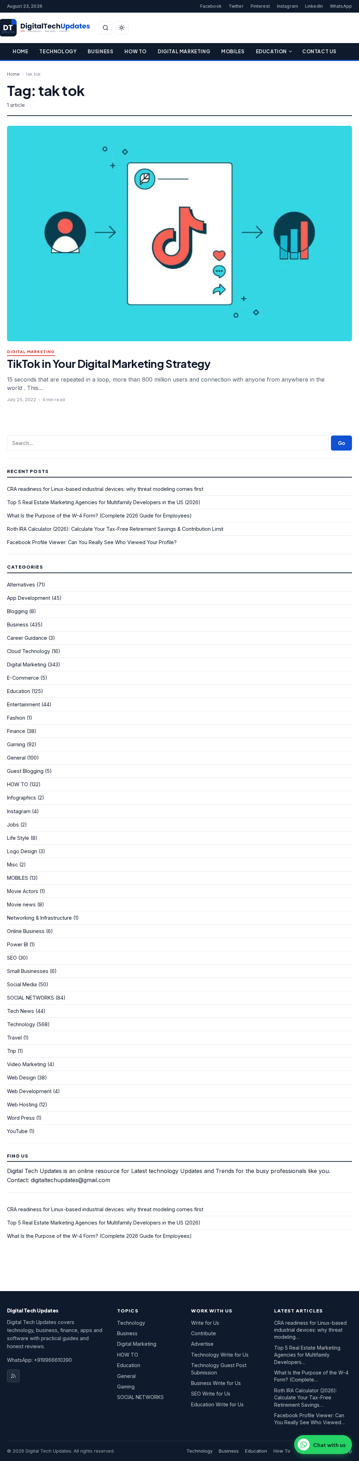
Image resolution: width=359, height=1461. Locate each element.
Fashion (16, 718)
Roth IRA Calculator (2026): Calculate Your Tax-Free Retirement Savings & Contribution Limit (115, 529)
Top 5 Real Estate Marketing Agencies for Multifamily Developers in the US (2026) (104, 502)
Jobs (13, 825)
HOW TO (17, 784)
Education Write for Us (217, 1404)
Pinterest (260, 6)
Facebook (211, 6)
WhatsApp (341, 6)
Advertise (202, 1344)
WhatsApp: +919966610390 (39, 1360)
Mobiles (232, 51)
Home (20, 51)
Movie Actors (22, 891)
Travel (14, 1038)
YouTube (17, 1131)
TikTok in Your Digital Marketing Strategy (108, 363)
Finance (16, 731)
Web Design (21, 1078)
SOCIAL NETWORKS (30, 998)
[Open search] (105, 27)
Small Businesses (27, 971)
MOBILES (17, 878)
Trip (11, 1051)
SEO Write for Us (210, 1394)
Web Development (29, 1091)
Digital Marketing (184, 51)
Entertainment (23, 704)
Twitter (236, 6)
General (16, 758)
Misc (12, 864)
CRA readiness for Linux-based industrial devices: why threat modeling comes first (105, 489)
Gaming (16, 744)
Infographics (21, 798)
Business (100, 51)
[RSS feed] (13, 1376)
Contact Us (319, 51)
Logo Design (22, 851)
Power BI (17, 944)
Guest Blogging (25, 771)
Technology (57, 51)
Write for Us (205, 1323)
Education (271, 51)
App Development (28, 598)
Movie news (21, 904)
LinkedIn (314, 6)
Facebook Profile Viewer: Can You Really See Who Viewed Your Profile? (92, 542)
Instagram (287, 6)
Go (341, 443)
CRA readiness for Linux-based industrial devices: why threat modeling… (310, 1330)
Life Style (18, 838)
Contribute (203, 1333)
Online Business (26, 931)
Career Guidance (27, 638)
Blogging (17, 611)
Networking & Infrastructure (39, 918)
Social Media (22, 984)
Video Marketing (26, 1064)
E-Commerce (23, 678)
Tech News (20, 1011)
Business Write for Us (216, 1383)
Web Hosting (22, 1104)
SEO (12, 958)
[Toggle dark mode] (121, 27)
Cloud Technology (28, 651)
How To (135, 51)
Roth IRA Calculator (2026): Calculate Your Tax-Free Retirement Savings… (305, 1397)
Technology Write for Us (220, 1355)
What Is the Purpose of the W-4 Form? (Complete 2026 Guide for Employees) (99, 516)
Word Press (21, 1118)
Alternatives (21, 585)
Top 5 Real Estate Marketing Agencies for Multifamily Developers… (307, 1355)
